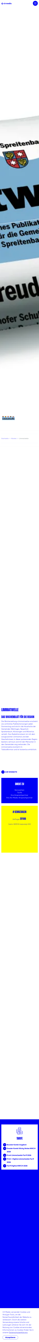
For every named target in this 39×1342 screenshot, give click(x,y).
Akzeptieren (10, 1337)
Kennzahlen (19, 790)
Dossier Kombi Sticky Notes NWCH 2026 (21, 1150)
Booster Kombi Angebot (17, 1145)
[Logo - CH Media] (6, 3)
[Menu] (35, 3)
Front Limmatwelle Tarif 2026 (19, 1155)
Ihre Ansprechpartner (19, 795)
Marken (14, 438)
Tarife (19, 793)
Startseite (5, 438)
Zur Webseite (11, 772)
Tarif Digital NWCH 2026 (17, 1166)
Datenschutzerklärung (18, 1332)
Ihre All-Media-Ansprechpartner (19, 798)
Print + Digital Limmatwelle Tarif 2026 (20, 1160)
